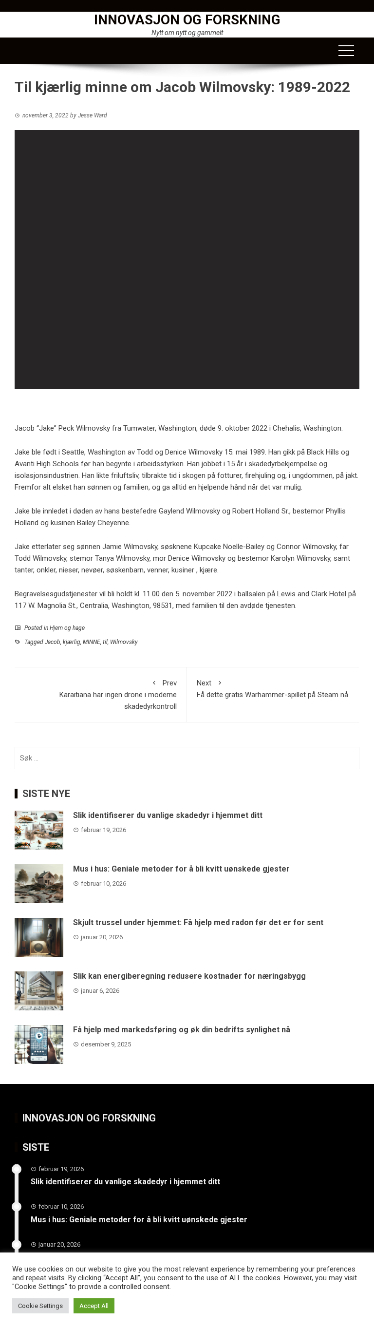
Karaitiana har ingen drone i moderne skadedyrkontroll (118, 695)
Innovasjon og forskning (187, 20)
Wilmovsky (124, 642)
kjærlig (71, 642)
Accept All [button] (94, 1305)
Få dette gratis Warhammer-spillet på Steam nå (272, 689)
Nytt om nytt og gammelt (187, 33)
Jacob (52, 642)
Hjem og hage (67, 628)
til (105, 642)
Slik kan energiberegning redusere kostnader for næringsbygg (189, 976)
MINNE (91, 642)
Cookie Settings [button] (40, 1305)
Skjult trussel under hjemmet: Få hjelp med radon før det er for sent (198, 922)
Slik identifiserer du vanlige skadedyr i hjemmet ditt (167, 815)
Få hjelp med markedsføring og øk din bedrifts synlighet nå (181, 1029)
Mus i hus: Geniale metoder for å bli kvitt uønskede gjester (181, 868)
